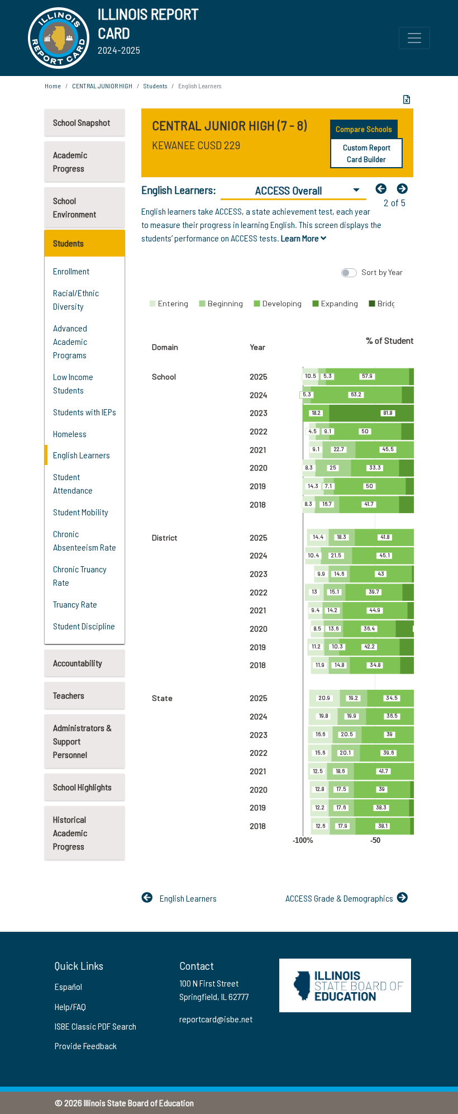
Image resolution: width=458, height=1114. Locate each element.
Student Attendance (73, 483)
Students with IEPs (84, 411)
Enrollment (71, 271)
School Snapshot (81, 122)
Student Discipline (84, 625)
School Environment (74, 207)
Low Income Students (73, 383)
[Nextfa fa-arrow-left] (405, 188)
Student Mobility (80, 511)
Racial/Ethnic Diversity (76, 299)
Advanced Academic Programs (70, 341)
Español (68, 986)
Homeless (70, 433)
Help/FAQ (70, 1006)
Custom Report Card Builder (366, 153)
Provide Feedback (86, 1045)
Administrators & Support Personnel (82, 741)
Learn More (301, 238)
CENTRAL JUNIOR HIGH (102, 85)
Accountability (77, 662)
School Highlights (82, 786)
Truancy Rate (75, 604)
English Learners (81, 454)
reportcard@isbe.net (215, 1018)
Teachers (68, 695)
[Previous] (383, 188)
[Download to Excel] (406, 99)
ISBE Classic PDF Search (95, 1026)
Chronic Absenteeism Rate (84, 540)
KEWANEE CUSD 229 (196, 144)
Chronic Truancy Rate (80, 575)
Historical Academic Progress (70, 832)
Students (68, 243)
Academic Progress (70, 161)
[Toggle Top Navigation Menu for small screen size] (414, 38)
